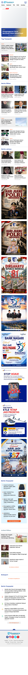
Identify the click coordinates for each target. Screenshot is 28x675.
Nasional (8, 5)
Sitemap (7, 642)
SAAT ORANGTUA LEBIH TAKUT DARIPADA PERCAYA (10, 493)
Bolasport (4, 575)
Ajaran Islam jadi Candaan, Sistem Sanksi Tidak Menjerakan (10, 500)
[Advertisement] (14, 661)
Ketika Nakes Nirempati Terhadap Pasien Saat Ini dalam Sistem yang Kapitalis (7, 96)
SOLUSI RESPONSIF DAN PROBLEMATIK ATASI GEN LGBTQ (6, 161)
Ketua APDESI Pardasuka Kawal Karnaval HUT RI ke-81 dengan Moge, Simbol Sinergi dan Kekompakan (20, 177)
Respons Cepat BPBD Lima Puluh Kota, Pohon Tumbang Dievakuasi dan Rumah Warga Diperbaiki (16, 610)
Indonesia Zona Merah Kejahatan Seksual (16, 546)
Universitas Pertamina (8, 27)
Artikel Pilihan (6, 530)
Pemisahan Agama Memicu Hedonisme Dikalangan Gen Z (6, 111)
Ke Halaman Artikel (13, 567)
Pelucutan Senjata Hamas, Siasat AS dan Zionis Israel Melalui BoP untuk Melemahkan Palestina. (17, 132)
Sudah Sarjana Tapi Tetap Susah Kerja (19, 95)
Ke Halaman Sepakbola (13, 578)
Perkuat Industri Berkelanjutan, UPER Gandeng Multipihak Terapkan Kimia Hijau (14, 32)
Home (3, 5)
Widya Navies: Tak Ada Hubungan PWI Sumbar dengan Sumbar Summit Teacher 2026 (20, 111)
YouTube (19, 639)
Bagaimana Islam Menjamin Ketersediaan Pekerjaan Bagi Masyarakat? (7, 177)
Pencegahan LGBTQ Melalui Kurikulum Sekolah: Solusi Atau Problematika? (9, 507)
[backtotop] (14, 630)
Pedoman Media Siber (18, 640)
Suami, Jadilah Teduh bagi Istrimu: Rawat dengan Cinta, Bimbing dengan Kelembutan (7, 47)
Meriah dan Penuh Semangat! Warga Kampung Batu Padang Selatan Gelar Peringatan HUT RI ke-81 (15, 591)
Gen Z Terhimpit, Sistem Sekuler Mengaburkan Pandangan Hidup (16, 141)
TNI (14, 5)
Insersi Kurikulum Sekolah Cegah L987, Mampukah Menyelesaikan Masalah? (9, 486)
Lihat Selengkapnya (13, 521)
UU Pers (11, 640)
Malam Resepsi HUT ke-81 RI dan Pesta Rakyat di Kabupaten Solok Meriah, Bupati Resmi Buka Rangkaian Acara (16, 597)
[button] (8, 35)
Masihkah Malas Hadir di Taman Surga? (16, 560)
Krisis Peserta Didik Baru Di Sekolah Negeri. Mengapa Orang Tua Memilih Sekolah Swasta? (6, 121)
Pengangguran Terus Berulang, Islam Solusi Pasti (17, 66)
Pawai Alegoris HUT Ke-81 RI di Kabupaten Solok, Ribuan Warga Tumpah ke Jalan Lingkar (18, 58)
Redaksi (6, 640)
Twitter (16, 639)
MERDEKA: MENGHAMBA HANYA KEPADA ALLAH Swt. (10, 514)
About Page (21, 637)
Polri (18, 5)
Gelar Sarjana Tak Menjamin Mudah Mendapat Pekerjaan (19, 161)
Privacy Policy (13, 642)
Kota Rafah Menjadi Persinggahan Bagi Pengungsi (18, 553)
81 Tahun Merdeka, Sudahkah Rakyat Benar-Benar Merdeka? (15, 603)
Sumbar (23, 5)
